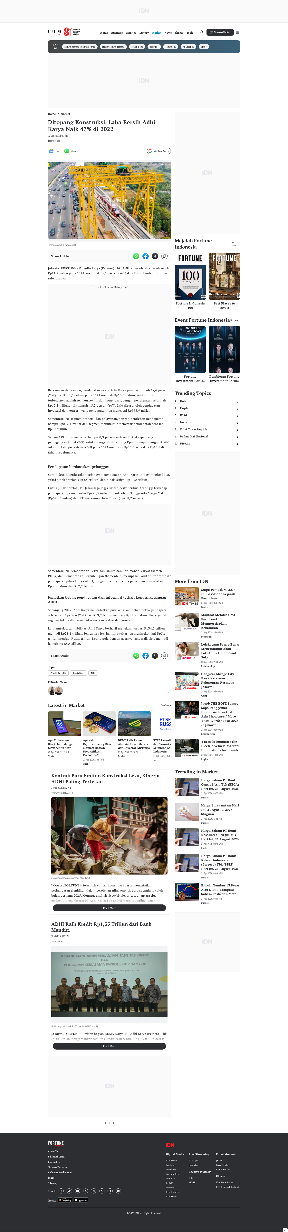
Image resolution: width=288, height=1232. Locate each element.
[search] (201, 32)
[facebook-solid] (145, 256)
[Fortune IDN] (64, 32)
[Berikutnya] (171, 727)
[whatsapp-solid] (136, 256)
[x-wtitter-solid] (155, 256)
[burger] (237, 32)
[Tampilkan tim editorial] (168, 690)
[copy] (164, 256)
